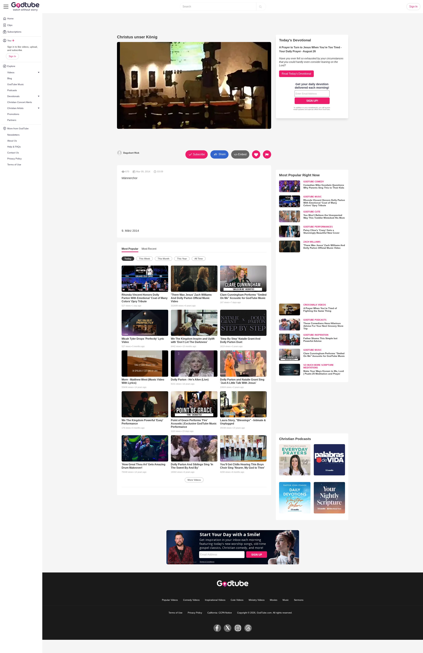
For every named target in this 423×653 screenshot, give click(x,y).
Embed (242, 154)
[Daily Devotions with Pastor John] (294, 497)
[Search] (260, 7)
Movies (273, 600)
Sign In (12, 56)
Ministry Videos (257, 600)
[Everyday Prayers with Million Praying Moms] (294, 459)
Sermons (298, 600)
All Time (198, 258)
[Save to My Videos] (256, 154)
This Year (182, 258)
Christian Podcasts (295, 439)
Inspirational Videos (215, 600)
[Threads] (248, 628)
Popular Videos (170, 600)
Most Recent (149, 248)
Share (222, 154)
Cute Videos (237, 600)
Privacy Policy (195, 612)
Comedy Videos (191, 600)
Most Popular (130, 248)
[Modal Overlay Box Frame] (312, 96)
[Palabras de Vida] (329, 459)
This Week (144, 258)
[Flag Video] (267, 154)
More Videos (194, 480)
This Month (163, 258)
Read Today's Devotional (296, 73)
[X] (227, 628)
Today (127, 258)
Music (286, 600)
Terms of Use (175, 612)
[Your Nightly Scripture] (329, 497)
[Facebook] (217, 628)
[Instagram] (238, 628)
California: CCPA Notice (219, 612)
